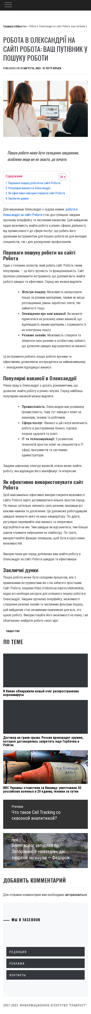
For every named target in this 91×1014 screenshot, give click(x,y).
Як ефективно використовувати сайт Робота (36, 193)
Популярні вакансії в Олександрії (29, 188)
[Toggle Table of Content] (60, 177)
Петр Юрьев (53, 68)
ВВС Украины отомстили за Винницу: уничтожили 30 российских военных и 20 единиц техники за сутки (42, 790)
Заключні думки (18, 198)
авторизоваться (76, 895)
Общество (13, 631)
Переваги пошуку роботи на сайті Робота (34, 183)
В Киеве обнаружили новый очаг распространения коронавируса (41, 693)
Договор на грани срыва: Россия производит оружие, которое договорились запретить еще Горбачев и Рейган (43, 741)
